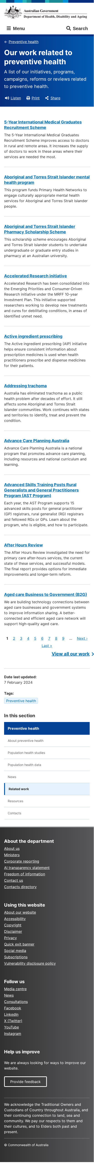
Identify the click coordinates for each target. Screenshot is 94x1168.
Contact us (13, 880)
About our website (20, 912)
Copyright (12, 925)
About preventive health (25, 741)
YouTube (11, 1027)
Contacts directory (20, 886)
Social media (15, 950)
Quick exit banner (19, 944)
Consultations (16, 1001)
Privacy (10, 938)
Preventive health (23, 41)
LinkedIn (11, 1014)
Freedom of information (24, 874)
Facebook (12, 1008)
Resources (15, 801)
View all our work (71, 654)
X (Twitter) (13, 1020)
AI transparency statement (27, 867)
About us (12, 848)
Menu (18, 28)
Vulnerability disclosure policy (30, 963)
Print (36, 98)
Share (55, 98)
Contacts (14, 813)
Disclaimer (13, 931)
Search (80, 28)
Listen (16, 98)
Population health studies (26, 753)
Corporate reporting (21, 861)
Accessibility (15, 918)
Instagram (12, 1033)
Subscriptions (16, 957)
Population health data (24, 765)
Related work (19, 789)
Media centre (15, 989)
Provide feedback (25, 1081)
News (12, 777)
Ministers (12, 855)
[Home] (47, 12)
